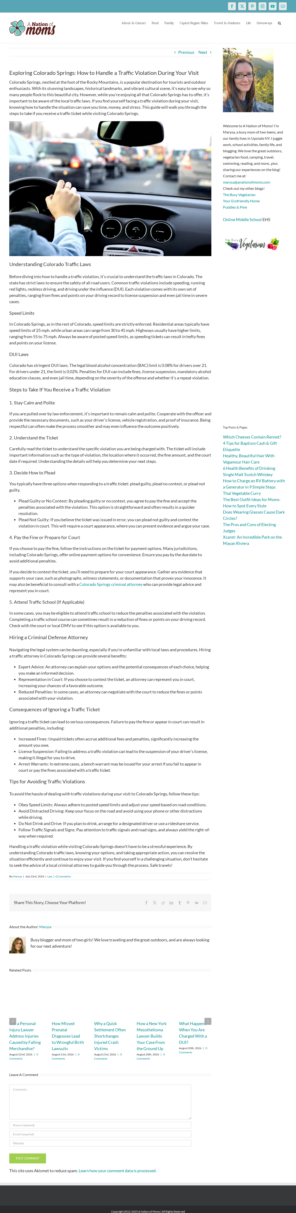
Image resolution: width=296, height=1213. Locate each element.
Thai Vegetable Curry (242, 493)
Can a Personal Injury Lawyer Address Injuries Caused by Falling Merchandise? (25, 1036)
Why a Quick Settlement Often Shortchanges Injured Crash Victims (110, 1036)
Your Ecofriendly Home (241, 201)
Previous (186, 52)
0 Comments (63, 876)
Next (202, 52)
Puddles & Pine (235, 207)
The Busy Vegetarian (239, 194)
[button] (279, 23)
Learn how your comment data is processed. (118, 1170)
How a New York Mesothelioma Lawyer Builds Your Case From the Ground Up (151, 1036)
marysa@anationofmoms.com (246, 182)
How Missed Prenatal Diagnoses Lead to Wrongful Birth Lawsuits (68, 1036)
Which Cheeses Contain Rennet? (252, 436)
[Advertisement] (255, 345)
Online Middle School (242, 219)
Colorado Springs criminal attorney (110, 584)
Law (49, 876)
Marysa (17, 876)
